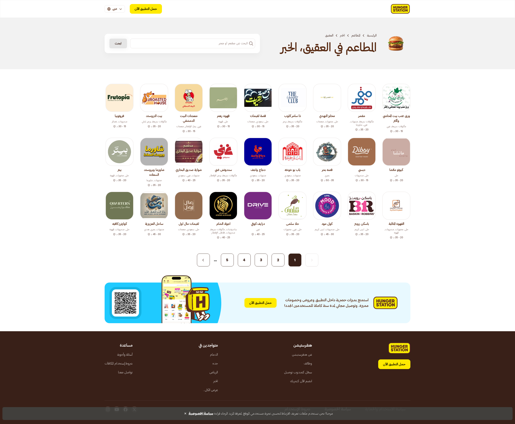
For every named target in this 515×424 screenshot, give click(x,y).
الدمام (214, 354)
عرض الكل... (210, 390)
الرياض (213, 372)
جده (215, 363)
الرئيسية (372, 35)
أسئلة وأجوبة (125, 354)
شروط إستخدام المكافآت (119, 363)
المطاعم (355, 35)
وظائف (308, 363)
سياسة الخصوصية (200, 413)
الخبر (342, 35)
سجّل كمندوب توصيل (298, 372)
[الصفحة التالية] (203, 260)
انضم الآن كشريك (301, 381)
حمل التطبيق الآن (146, 8)
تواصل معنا (125, 372)
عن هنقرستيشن (302, 354)
